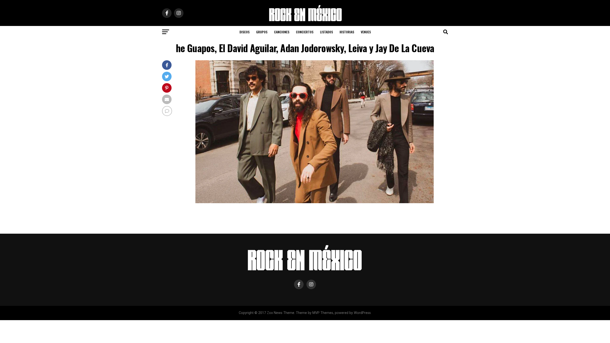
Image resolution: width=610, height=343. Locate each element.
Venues (366, 31)
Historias (347, 31)
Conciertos (304, 31)
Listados (326, 31)
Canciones (281, 31)
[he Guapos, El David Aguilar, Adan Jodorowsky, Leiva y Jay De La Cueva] (314, 202)
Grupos (261, 31)
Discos (244, 31)
